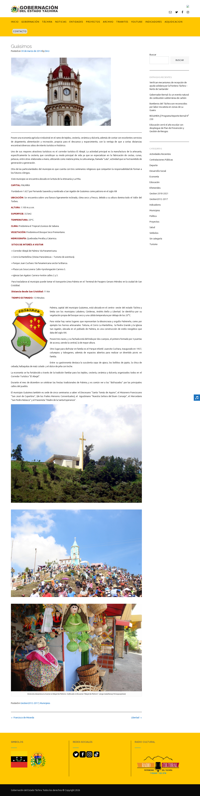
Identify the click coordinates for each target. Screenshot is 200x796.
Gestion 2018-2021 (159, 193)
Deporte (154, 165)
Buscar (153, 54)
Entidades (76, 21)
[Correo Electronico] (170, 12)
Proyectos (93, 21)
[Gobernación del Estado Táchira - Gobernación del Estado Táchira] (34, 9)
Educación (155, 182)
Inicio (15, 21)
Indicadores (153, 21)
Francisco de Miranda (22, 717)
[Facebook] (182, 12)
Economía (154, 176)
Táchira (47, 21)
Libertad (136, 717)
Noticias (61, 21)
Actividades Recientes (160, 154)
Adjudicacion (173, 21)
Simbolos (154, 233)
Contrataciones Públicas (161, 159)
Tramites (122, 21)
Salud (152, 227)
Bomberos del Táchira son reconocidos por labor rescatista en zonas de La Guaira (168, 106)
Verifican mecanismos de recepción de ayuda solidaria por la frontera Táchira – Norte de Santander (168, 85)
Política (153, 216)
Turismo (154, 244)
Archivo (108, 21)
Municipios (45, 703)
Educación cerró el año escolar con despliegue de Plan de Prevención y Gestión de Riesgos (167, 128)
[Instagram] (188, 12)
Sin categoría (156, 238)
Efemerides (155, 188)
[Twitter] (176, 12)
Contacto (20, 31)
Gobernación (30, 21)
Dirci (47, 51)
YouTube (136, 21)
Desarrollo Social (158, 171)
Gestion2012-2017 (29, 703)
